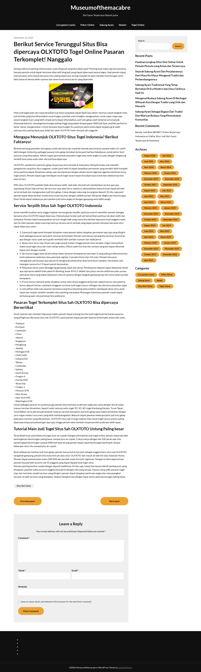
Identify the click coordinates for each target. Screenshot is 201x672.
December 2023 (151, 248)
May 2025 (164, 196)
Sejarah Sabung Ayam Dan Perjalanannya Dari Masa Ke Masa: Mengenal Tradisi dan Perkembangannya (159, 75)
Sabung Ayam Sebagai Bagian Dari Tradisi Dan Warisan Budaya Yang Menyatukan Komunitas (159, 115)
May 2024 (164, 231)
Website (22, 586)
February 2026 (150, 173)
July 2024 (166, 225)
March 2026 (166, 167)
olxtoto (23, 639)
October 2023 (150, 254)
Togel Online (137, 24)
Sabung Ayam (107, 24)
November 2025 (172, 179)
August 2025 (149, 190)
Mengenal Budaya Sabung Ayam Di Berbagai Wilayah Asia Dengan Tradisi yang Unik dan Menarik (160, 102)
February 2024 (150, 243)
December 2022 (170, 254)
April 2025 (148, 202)
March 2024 (166, 237)
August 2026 (149, 155)
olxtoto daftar (27, 646)
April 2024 (148, 237)
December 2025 (151, 179)
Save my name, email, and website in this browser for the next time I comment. (56, 601)
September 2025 (170, 184)
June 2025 (148, 196)
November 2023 (172, 248)
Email (75, 570)
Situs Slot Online (24, 486)
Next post (114, 501)
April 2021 (148, 260)
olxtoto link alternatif (30, 650)
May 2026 (164, 161)
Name (22, 570)
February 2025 (150, 208)
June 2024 (148, 231)
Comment (24, 537)
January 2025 (170, 208)
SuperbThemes (125, 667)
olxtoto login (26, 643)
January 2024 (170, 243)
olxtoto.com (26, 653)
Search (141, 40)
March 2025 (166, 202)
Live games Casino (65, 24)
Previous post (27, 501)
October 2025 (150, 184)
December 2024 (151, 214)
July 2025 (166, 190)
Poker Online (87, 24)
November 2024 (172, 214)
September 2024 (170, 219)
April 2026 (148, 167)
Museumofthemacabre (100, 7)
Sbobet (122, 24)
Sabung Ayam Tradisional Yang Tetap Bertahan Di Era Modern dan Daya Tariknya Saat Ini (160, 88)
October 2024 (150, 219)
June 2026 (148, 161)
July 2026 (166, 155)
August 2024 (149, 225)
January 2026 (170, 173)
